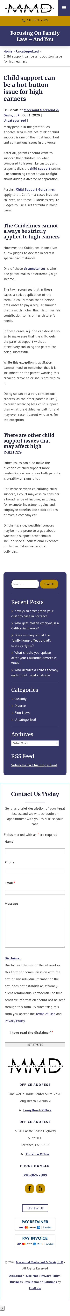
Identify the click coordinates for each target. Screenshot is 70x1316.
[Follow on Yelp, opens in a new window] (40, 1188)
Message (11, 903)
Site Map (32, 1276)
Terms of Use (45, 1014)
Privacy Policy (15, 1020)
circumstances (35, 268)
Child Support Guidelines (35, 189)
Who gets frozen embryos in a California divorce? (35, 625)
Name (9, 841)
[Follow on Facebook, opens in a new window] (29, 1188)
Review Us (35, 1208)
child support (40, 168)
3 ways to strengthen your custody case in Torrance (32, 613)
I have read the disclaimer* (31, 1032)
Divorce (20, 705)
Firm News (22, 712)
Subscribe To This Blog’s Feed (34, 765)
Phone (9, 862)
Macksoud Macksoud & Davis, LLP (39, 1262)
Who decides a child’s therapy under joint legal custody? (34, 672)
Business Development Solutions (33, 1282)
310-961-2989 (37, 20)
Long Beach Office (37, 1110)
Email (10, 883)
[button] (64, 7)
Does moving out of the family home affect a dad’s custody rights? (31, 640)
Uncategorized (15, 120)
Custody (20, 698)
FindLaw (35, 1288)
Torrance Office (37, 1154)
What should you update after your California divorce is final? (34, 657)
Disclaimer (13, 958)
